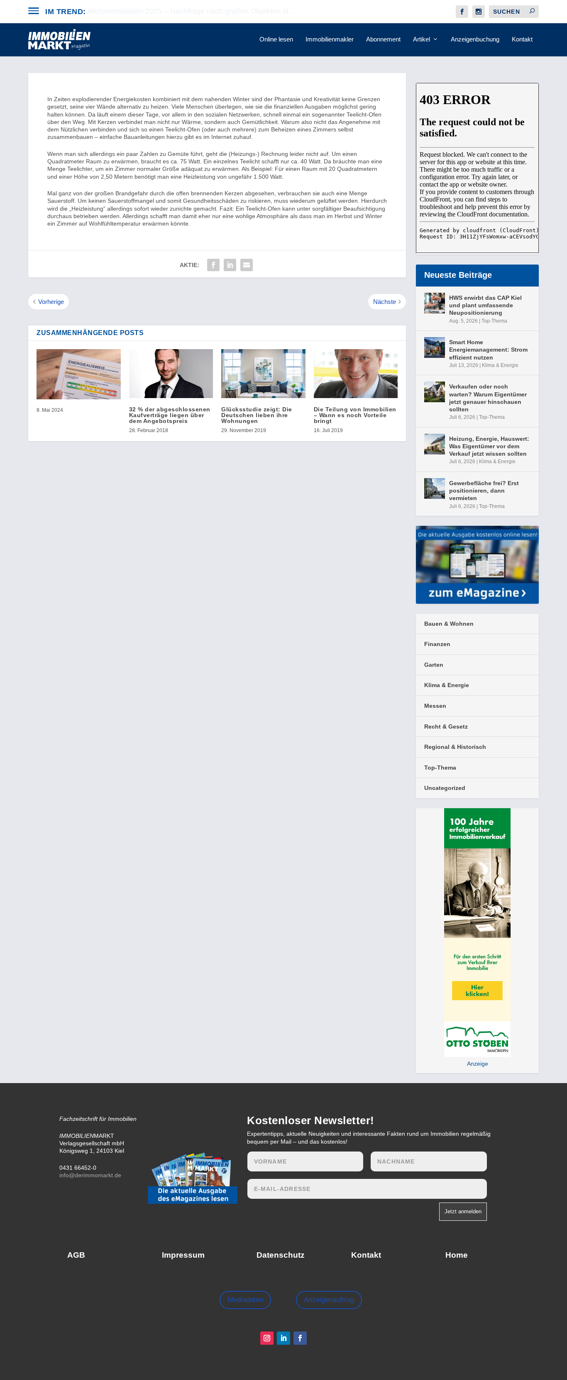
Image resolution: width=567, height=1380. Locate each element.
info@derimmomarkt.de (90, 1175)
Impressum (183, 1255)
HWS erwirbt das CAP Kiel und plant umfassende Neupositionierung (485, 305)
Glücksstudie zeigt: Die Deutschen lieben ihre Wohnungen (256, 415)
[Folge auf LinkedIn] (283, 1338)
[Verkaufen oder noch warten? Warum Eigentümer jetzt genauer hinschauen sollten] (434, 391)
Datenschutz (281, 1255)
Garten (433, 664)
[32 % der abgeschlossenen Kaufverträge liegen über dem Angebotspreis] (171, 373)
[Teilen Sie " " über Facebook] (213, 265)
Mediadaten (245, 1300)
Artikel (421, 39)
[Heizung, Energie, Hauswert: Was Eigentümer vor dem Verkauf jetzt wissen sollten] (434, 444)
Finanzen (437, 644)
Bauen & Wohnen (449, 623)
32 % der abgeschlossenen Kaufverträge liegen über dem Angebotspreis (169, 415)
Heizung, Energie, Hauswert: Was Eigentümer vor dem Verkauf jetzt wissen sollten (489, 446)
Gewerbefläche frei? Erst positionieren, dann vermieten (484, 490)
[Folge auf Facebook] (300, 1338)
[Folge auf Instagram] (267, 1338)
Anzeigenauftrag (329, 1300)
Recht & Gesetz (446, 726)
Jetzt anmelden (463, 1211)
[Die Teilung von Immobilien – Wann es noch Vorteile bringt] (356, 373)
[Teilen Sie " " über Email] (246, 265)
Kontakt (522, 39)
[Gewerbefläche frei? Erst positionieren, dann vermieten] (434, 488)
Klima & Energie (500, 365)
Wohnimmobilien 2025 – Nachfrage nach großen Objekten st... (191, 11)
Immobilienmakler (329, 39)
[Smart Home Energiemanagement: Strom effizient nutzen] (434, 347)
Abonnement (383, 39)
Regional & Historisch (455, 746)
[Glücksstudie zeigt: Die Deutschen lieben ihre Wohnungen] (263, 373)
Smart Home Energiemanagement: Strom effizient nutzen (488, 349)
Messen (435, 705)
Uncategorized (444, 788)
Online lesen (276, 39)
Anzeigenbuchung (475, 39)
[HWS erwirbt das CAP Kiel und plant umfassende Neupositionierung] (434, 303)
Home (456, 1255)
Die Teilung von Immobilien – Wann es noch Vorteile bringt (355, 415)
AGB (76, 1255)
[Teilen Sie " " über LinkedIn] (230, 265)
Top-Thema (494, 321)
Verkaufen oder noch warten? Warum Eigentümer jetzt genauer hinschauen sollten (488, 398)
